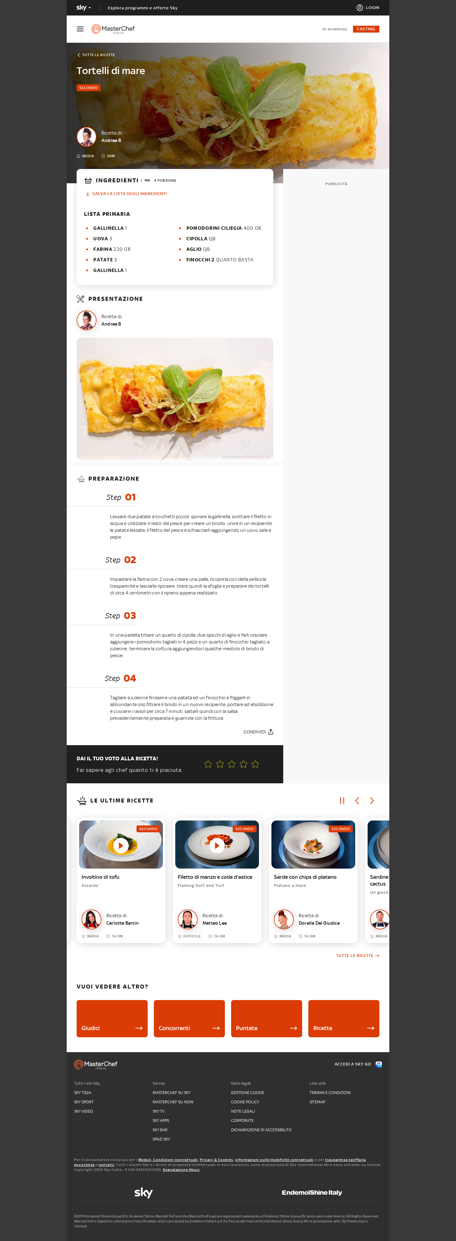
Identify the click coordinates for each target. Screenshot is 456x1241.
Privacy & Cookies (216, 1160)
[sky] (144, 1193)
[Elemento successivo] (371, 800)
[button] (255, 764)
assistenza (84, 1165)
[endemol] (312, 1193)
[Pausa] (342, 800)
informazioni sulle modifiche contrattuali (274, 1160)
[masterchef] (116, 29)
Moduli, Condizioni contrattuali (168, 1160)
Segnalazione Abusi (181, 1170)
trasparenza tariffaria (345, 1160)
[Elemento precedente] (357, 800)
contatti (106, 1165)
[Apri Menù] (84, 29)
